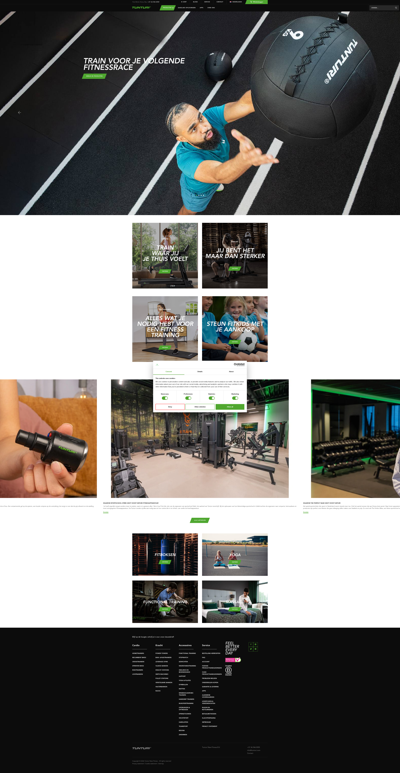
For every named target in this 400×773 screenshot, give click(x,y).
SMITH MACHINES (162, 674)
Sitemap (161, 763)
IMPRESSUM (206, 722)
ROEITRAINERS (137, 670)
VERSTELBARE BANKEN (164, 682)
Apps (201, 7)
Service (207, 2)
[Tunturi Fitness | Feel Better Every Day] (144, 7)
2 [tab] (198, 195)
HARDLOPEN (183, 722)
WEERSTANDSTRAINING (187, 666)
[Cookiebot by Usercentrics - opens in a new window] (235, 364)
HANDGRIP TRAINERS (186, 699)
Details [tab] (200, 371)
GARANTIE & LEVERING (210, 687)
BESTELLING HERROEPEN (211, 653)
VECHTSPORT (183, 718)
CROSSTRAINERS (138, 661)
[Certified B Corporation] (246, 670)
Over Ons (211, 7)
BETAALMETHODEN (209, 714)
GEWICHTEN (183, 661)
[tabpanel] (200, 113)
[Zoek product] (396, 7)
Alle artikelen (200, 520)
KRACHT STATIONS (162, 670)
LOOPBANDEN (137, 674)
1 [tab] (196, 195)
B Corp (183, 2)
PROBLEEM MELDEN (209, 678)
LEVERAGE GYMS (162, 661)
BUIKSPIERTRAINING (186, 703)
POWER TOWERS (162, 653)
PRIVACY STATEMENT (209, 726)
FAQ (203, 657)
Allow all (230, 407)
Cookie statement (151, 763)
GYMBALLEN (183, 684)
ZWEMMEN (183, 734)
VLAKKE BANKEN (162, 666)
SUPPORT (182, 676)
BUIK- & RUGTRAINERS (163, 657)
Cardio (135, 645)
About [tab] (231, 371)
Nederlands (237, 2)
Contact (220, 2)
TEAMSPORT (183, 726)
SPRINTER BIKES (138, 666)
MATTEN (182, 689)
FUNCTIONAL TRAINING (187, 653)
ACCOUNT (205, 661)
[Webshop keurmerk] (246, 660)
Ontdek (105, 512)
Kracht (159, 645)
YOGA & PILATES (185, 680)
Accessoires (185, 645)
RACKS (158, 691)
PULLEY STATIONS (162, 678)
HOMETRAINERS (138, 653)
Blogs (195, 2)
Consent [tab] (169, 371)
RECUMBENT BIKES (139, 657)
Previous (19, 112)
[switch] (188, 398)
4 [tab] (203, 195)
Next (380, 112)
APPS (204, 691)
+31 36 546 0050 (153, 2)
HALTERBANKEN (161, 687)
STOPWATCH (183, 657)
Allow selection (200, 407)
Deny (170, 407)
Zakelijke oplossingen (187, 7)
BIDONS (182, 730)
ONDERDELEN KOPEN (210, 682)
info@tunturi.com (253, 750)
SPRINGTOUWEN (185, 714)
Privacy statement (138, 763)
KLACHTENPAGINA (209, 718)
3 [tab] (201, 195)
